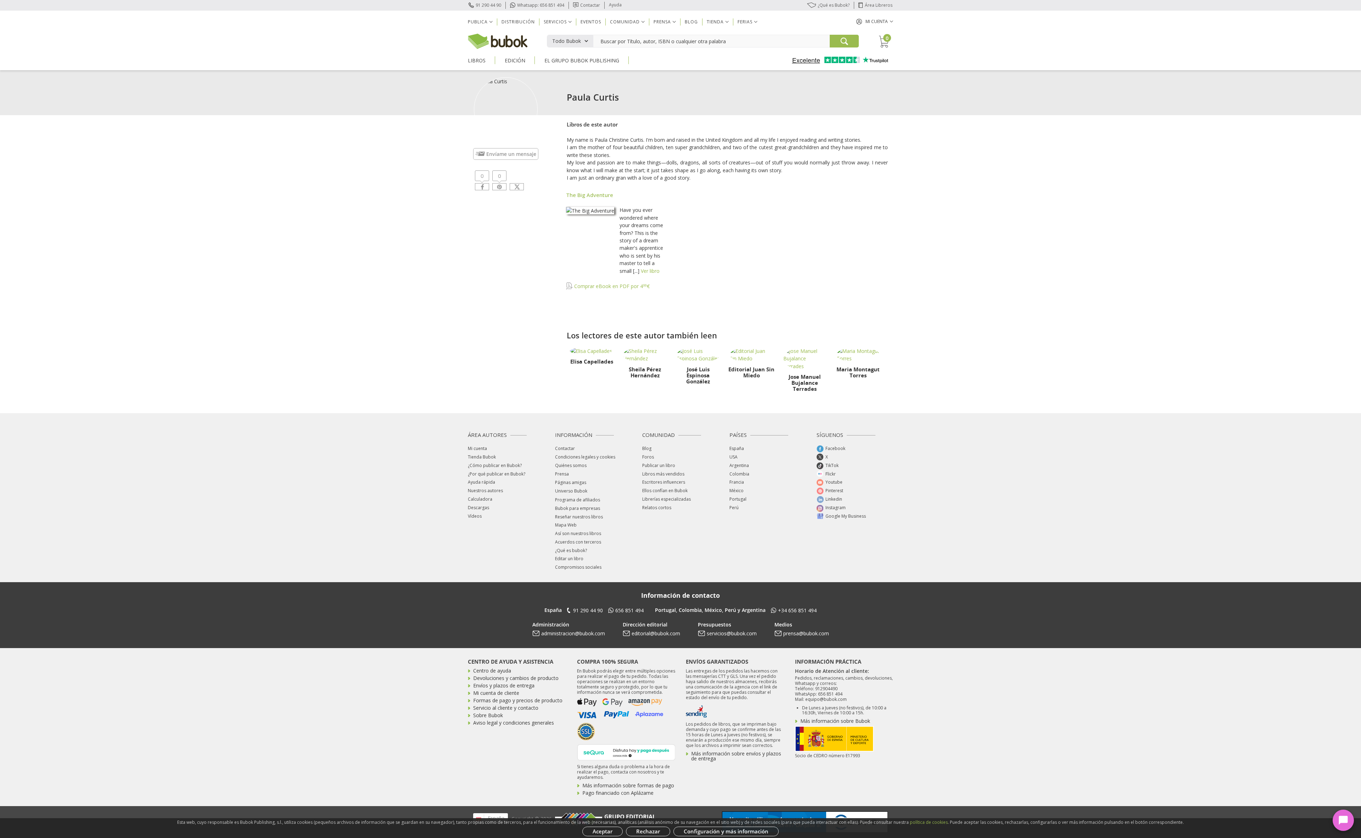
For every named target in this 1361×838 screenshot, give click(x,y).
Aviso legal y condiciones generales (513, 722)
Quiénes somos (571, 465)
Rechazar (648, 831)
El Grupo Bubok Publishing (581, 60)
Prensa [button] (662, 22)
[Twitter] (517, 186)
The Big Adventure (589, 194)
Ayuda (615, 5)
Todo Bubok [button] (566, 41)
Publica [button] (478, 22)
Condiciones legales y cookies (585, 457)
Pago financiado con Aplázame (618, 792)
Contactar (590, 5)
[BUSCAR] (844, 41)
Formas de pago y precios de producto (517, 700)
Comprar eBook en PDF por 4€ (611, 286)
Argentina (739, 465)
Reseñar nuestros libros (579, 517)
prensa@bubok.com (806, 633)
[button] (874, 21)
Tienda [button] (715, 22)
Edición (515, 60)
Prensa (562, 474)
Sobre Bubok (488, 715)
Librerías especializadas (666, 499)
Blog (691, 22)
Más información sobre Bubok (835, 721)
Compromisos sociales (578, 567)
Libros (477, 60)
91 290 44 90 (488, 5)
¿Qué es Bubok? (834, 5)
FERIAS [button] (745, 22)
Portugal (737, 499)
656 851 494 (629, 610)
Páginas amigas (570, 482)
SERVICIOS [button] (555, 22)
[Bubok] (497, 40)
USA (733, 457)
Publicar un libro (658, 465)
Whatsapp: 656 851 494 (540, 5)
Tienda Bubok (482, 457)
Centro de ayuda (492, 670)
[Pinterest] (499, 186)
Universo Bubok (571, 491)
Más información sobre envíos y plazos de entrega (736, 756)
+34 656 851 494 (797, 610)
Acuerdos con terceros (578, 542)
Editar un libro (569, 559)
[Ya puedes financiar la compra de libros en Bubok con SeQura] (626, 751)
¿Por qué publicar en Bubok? (496, 474)
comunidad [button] (625, 22)
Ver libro (650, 271)
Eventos (591, 22)
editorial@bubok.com (656, 633)
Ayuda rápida (481, 482)
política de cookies (929, 822)
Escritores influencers (663, 482)
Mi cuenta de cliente (496, 693)
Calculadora (480, 499)
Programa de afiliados (577, 500)
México (736, 491)
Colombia (739, 474)
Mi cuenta (477, 448)
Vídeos (475, 516)
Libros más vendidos (663, 474)
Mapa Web (566, 525)
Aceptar (602, 831)
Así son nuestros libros (578, 533)
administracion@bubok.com (573, 633)
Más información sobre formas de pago (628, 785)
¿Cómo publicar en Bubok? (495, 465)
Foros (648, 457)
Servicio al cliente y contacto (505, 707)
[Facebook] (482, 186)
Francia (736, 482)
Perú (734, 508)
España (736, 448)
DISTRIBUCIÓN (518, 22)
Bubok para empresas (577, 508)
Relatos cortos (656, 508)
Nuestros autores (485, 491)
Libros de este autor (592, 124)
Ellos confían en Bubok (665, 491)
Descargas (478, 508)
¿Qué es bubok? (571, 550)
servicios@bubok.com (732, 633)
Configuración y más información (726, 831)
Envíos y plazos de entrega (503, 685)
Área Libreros (878, 5)
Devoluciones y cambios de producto (516, 678)
